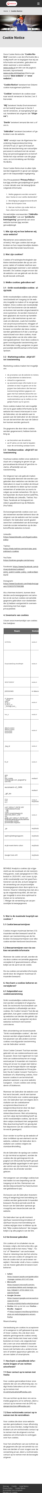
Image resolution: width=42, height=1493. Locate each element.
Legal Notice (23, 1486)
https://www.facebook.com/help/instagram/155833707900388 (21, 585)
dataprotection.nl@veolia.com (16, 1406)
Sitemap (6, 1486)
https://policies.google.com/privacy (18, 560)
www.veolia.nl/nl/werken (14, 73)
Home (5, 11)
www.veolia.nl (9, 67)
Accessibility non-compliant (12, 1490)
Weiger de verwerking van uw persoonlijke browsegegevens (19, 902)
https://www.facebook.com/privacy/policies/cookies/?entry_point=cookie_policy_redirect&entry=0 (20, 570)
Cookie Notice (20, 1488)
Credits (14, 1486)
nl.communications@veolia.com (17, 1392)
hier (9, 182)
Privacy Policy (7, 1488)
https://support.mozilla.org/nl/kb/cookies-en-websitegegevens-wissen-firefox (22, 1314)
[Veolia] (11, 3)
